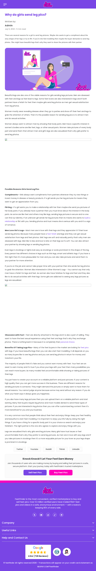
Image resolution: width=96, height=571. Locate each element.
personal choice (67, 342)
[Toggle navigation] (5, 4)
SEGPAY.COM (43, 566)
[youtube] (41, 515)
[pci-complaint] (57, 551)
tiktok (62, 449)
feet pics (84, 347)
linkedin (76, 449)
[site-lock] (66, 551)
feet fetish (51, 234)
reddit (49, 449)
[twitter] (34, 515)
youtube (34, 449)
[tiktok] (55, 515)
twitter (19, 449)
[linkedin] (61, 515)
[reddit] (48, 515)
